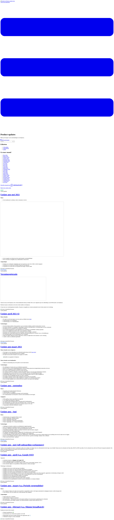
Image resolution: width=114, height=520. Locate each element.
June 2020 (5, 170)
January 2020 (6, 176)
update (4, 149)
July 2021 (5, 163)
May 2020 (5, 171)
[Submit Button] (14, 141)
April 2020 (5, 172)
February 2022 (6, 157)
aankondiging (6, 148)
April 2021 (5, 167)
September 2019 (6, 180)
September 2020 (6, 169)
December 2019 (6, 177)
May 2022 (5, 155)
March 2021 (5, 168)
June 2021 (5, 164)
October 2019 (6, 178)
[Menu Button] (57, 131)
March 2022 (5, 156)
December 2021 (6, 159)
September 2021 (6, 161)
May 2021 (5, 165)
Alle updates (5, 147)
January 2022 (6, 158)
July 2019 (5, 182)
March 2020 (5, 174)
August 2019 (6, 181)
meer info (34, 352)
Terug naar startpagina (5, 2)
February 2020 (6, 175)
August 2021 (6, 162)
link (30, 319)
